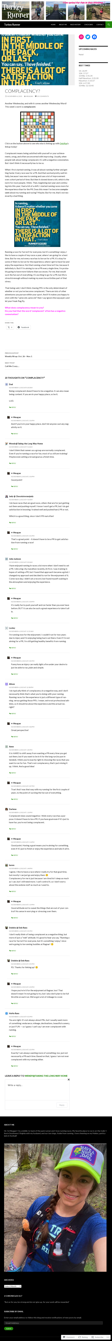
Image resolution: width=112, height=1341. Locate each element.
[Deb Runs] (37, 126)
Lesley (12, 628)
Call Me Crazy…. (12, 364)
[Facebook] (94, 36)
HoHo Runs (14, 1013)
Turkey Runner (12, 24)
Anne (11, 746)
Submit (8, 1329)
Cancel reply (68, 1079)
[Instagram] (81, 36)
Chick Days (88, 24)
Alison (12, 684)
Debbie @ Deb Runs (18, 928)
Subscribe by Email (13, 1311)
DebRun (63, 143)
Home (53, 24)
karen (11, 865)
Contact (100, 24)
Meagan (29, 96)
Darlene (13, 809)
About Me (63, 24)
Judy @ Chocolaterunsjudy (21, 496)
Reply (13, 407)
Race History (75, 24)
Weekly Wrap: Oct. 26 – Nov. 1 (18, 354)
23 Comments (43, 96)
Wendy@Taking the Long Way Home (26, 443)
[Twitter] (87, 36)
